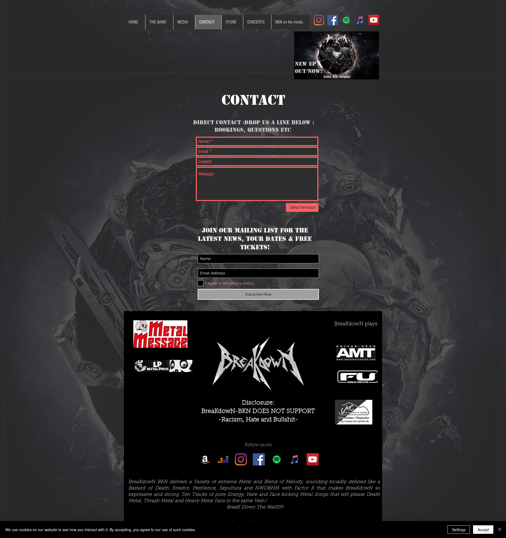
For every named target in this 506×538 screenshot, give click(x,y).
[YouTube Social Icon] (373, 20)
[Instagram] (319, 20)
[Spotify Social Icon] (346, 20)
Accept (483, 529)
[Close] (500, 529)
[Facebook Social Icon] (332, 20)
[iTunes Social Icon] (360, 20)
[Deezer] (223, 459)
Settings (458, 529)
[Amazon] (205, 459)
